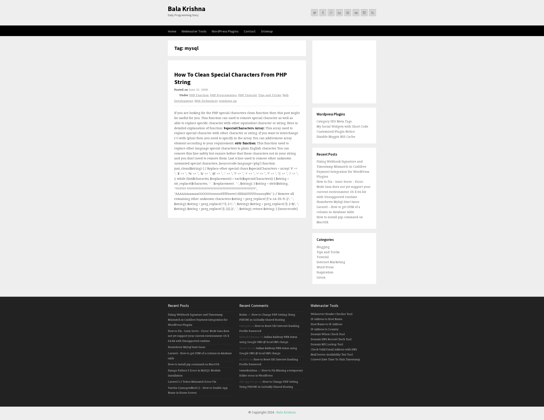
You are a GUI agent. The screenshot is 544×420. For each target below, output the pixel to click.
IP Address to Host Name (326, 319)
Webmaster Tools (193, 31)
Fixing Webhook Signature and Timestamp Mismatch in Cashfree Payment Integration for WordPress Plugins (198, 320)
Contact (250, 31)
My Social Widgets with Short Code (342, 126)
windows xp (228, 101)
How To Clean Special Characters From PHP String (230, 78)
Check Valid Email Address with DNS (334, 349)
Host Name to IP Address (326, 324)
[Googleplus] (331, 12)
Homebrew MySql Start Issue (338, 202)
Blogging (323, 247)
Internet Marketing (331, 262)
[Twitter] (314, 12)
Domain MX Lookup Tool (327, 344)
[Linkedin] (339, 12)
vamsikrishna (248, 370)
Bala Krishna (186, 8)
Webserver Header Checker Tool (331, 314)
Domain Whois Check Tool (328, 334)
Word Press (325, 267)
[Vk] (356, 12)
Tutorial (323, 257)
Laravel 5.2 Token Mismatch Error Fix (192, 381)
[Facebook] (322, 12)
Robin (243, 314)
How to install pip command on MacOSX (193, 364)
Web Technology (206, 101)
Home (172, 31)
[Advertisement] (343, 71)
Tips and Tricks (269, 95)
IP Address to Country (325, 329)
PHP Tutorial (247, 95)
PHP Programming (223, 95)
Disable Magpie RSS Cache (336, 137)
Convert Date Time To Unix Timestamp (335, 359)
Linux (321, 277)
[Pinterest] (347, 12)
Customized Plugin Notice (336, 131)
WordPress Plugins (225, 31)
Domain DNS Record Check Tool (331, 339)
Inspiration (325, 272)
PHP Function (199, 95)
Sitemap (267, 31)
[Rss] (372, 12)
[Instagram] (364, 12)
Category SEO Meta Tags (334, 121)
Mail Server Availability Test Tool (332, 354)
